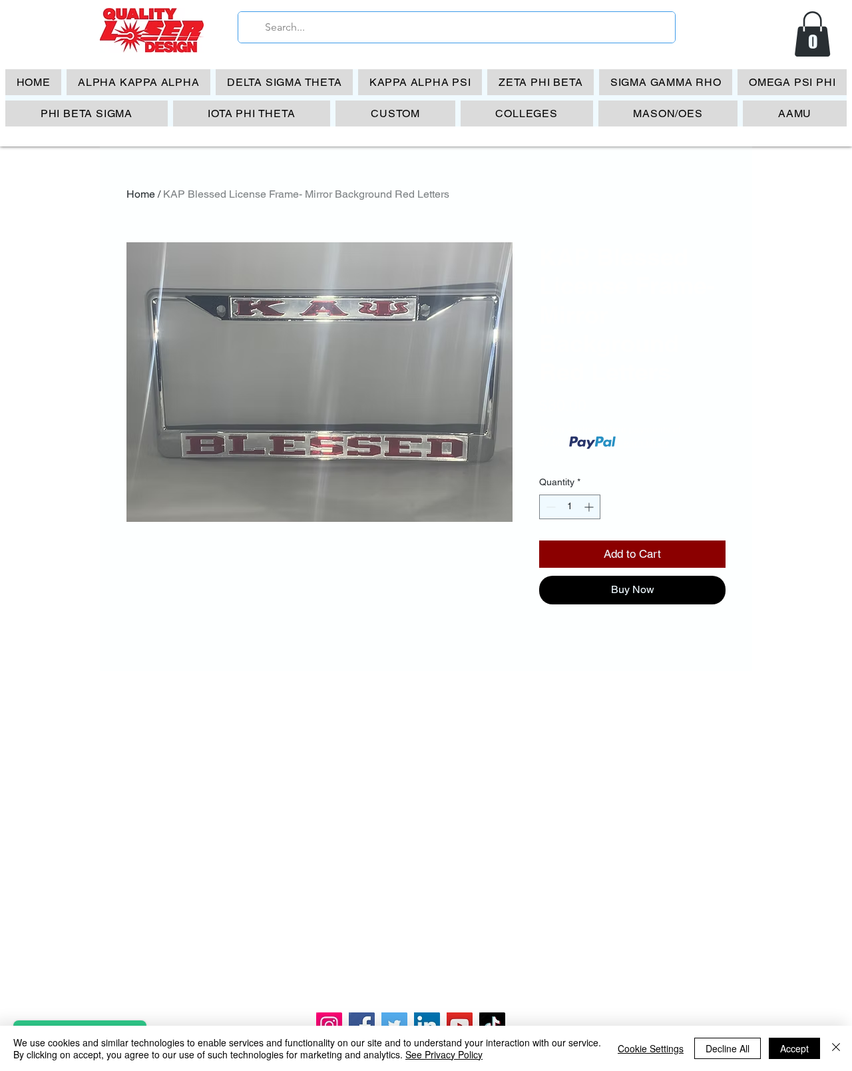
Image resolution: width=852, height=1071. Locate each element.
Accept (794, 1048)
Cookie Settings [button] (651, 1048)
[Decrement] (549, 507)
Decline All (727, 1048)
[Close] (836, 1048)
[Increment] (590, 507)
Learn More (643, 442)
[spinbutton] (570, 507)
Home (140, 194)
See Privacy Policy (444, 1054)
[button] (812, 34)
